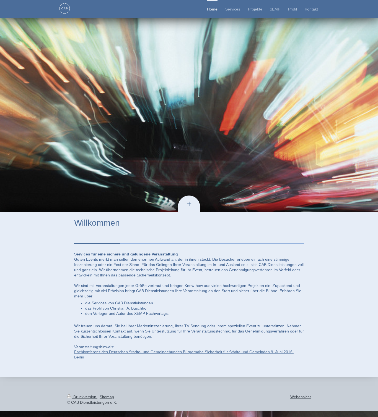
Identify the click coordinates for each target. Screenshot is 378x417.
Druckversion (84, 397)
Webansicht (300, 397)
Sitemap (107, 397)
